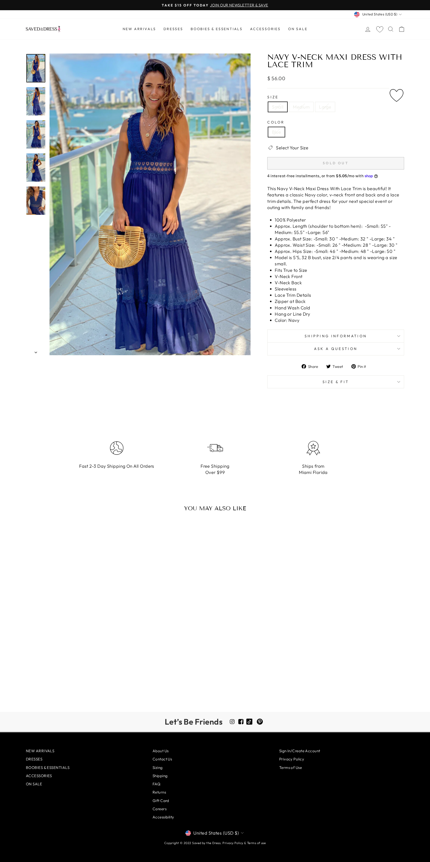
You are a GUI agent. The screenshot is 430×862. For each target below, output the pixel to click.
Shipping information (336, 336)
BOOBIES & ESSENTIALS (217, 29)
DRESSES (173, 29)
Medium (301, 107)
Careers (159, 808)
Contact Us (162, 759)
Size (272, 97)
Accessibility (163, 817)
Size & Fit (335, 382)
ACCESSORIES (265, 29)
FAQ (156, 784)
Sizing (158, 767)
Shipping (160, 775)
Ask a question (335, 348)
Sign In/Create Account (299, 750)
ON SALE (298, 29)
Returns (159, 792)
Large (325, 107)
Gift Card (161, 800)
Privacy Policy (291, 759)
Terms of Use (290, 767)
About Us (161, 750)
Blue (276, 132)
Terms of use (256, 843)
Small (277, 107)
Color (276, 122)
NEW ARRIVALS (139, 29)
